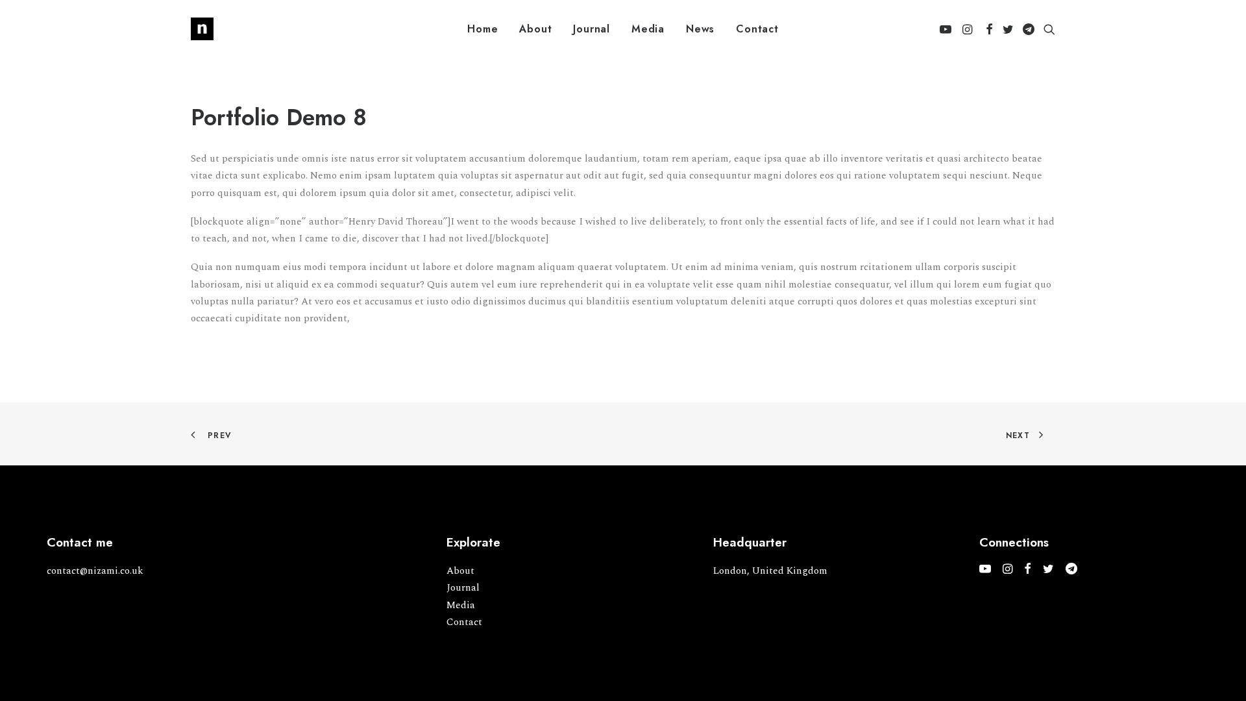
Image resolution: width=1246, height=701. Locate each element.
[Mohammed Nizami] (202, 29)
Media (648, 28)
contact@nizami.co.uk (95, 570)
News (700, 28)
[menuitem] (482, 29)
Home (482, 28)
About (535, 28)
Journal (591, 28)
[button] (948, 29)
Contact (757, 28)
